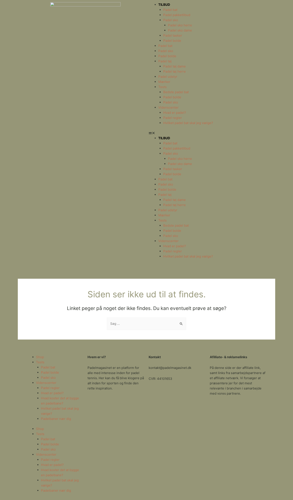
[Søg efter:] (146, 324)
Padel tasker (172, 35)
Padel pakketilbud (176, 15)
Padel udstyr (167, 77)
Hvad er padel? (174, 113)
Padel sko (170, 20)
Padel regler (172, 118)
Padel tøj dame (174, 66)
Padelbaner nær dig (56, 419)
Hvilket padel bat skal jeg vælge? (188, 123)
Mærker (164, 82)
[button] (208, 133)
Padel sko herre (180, 25)
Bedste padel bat (176, 92)
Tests (162, 87)
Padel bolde (172, 41)
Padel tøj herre (174, 71)
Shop (40, 357)
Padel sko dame (180, 30)
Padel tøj (165, 61)
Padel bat (170, 10)
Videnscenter (168, 107)
